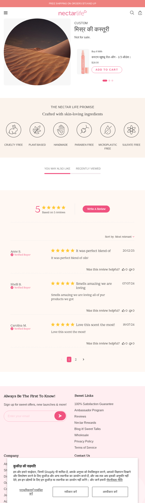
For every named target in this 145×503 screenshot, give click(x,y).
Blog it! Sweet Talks (87, 429)
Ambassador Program (89, 410)
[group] (72, 3)
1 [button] (69, 359)
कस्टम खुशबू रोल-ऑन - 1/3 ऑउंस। (111, 57)
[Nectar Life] (72, 13)
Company (11, 456)
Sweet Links (83, 395)
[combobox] (119, 236)
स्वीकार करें (70, 491)
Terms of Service (85, 447)
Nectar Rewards (85, 422)
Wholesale (81, 435)
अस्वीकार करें (110, 491)
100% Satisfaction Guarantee (93, 404)
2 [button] (76, 359)
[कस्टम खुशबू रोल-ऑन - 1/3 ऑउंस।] (83, 61)
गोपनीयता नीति (114, 479)
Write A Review (96, 209)
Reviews (80, 416)
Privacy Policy (83, 441)
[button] (132, 12)
